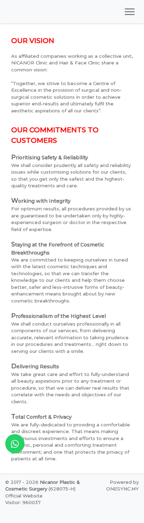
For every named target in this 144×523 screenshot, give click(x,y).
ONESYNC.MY (122, 488)
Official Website (24, 495)
